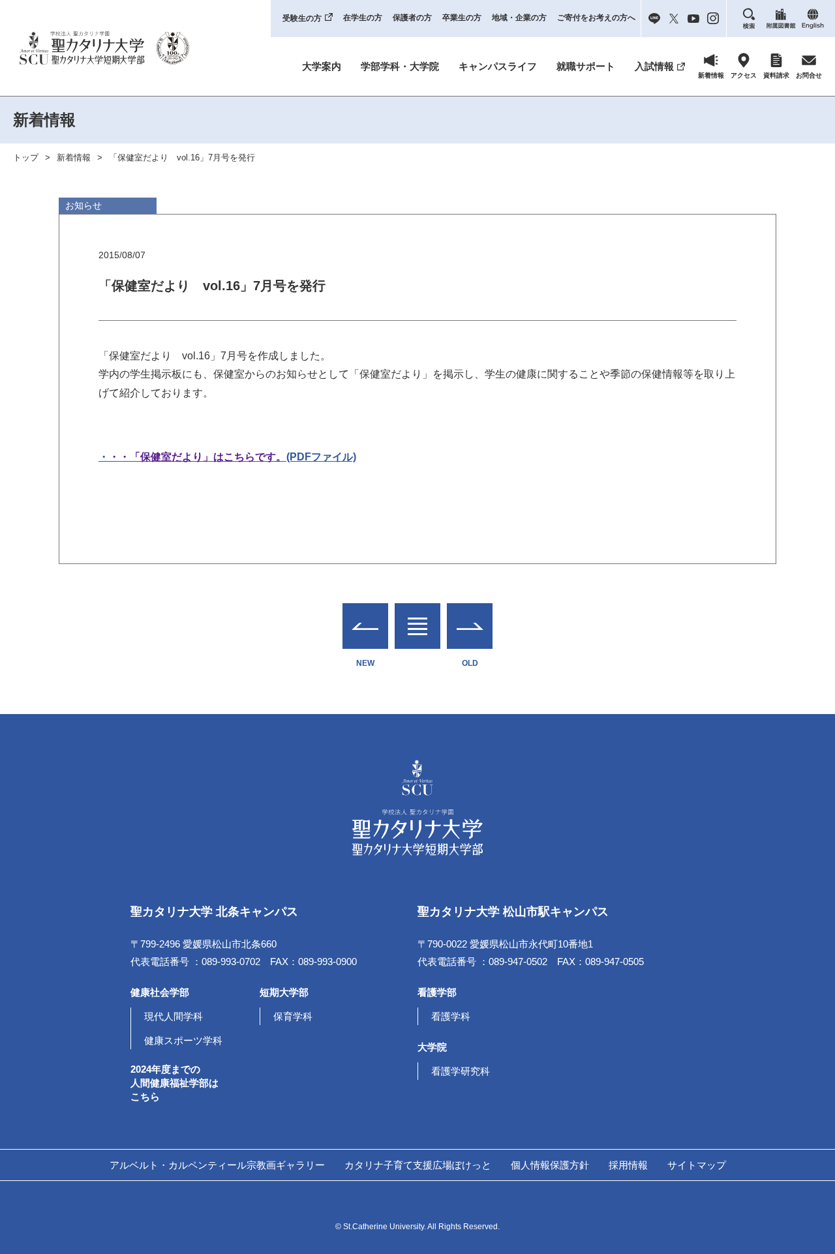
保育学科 (292, 1016)
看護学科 (450, 1016)
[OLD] (470, 626)
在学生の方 (362, 17)
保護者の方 (412, 17)
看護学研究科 (460, 1071)
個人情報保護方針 (550, 1165)
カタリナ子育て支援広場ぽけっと (417, 1165)
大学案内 (321, 66)
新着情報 (74, 157)
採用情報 (628, 1165)
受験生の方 (302, 18)
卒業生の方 (461, 17)
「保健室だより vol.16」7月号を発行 (182, 157)
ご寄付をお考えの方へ (596, 17)
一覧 (417, 618)
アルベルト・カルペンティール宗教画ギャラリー (217, 1165)
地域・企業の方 (519, 17)
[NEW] (365, 626)
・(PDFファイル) (227, 456)
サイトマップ (696, 1165)
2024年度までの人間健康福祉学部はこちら (174, 1083)
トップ (25, 157)
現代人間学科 (173, 1016)
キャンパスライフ (498, 66)
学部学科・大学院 (400, 66)
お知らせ (83, 205)
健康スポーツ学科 (183, 1040)
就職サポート (585, 66)
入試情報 (654, 66)
